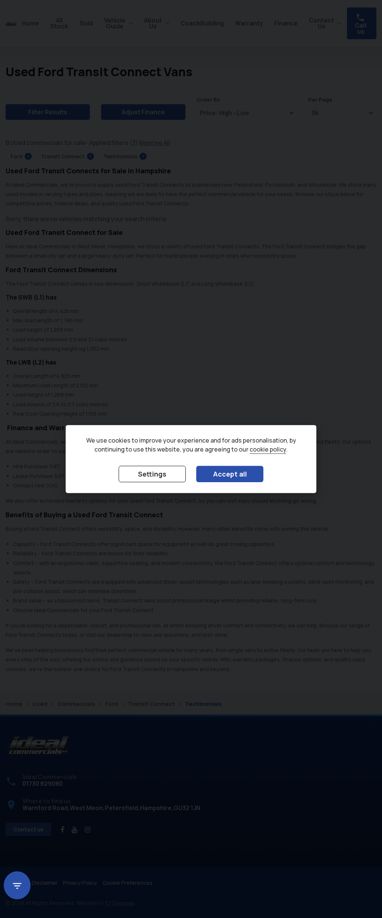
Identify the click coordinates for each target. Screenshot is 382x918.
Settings (152, 473)
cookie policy (268, 449)
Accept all (230, 473)
